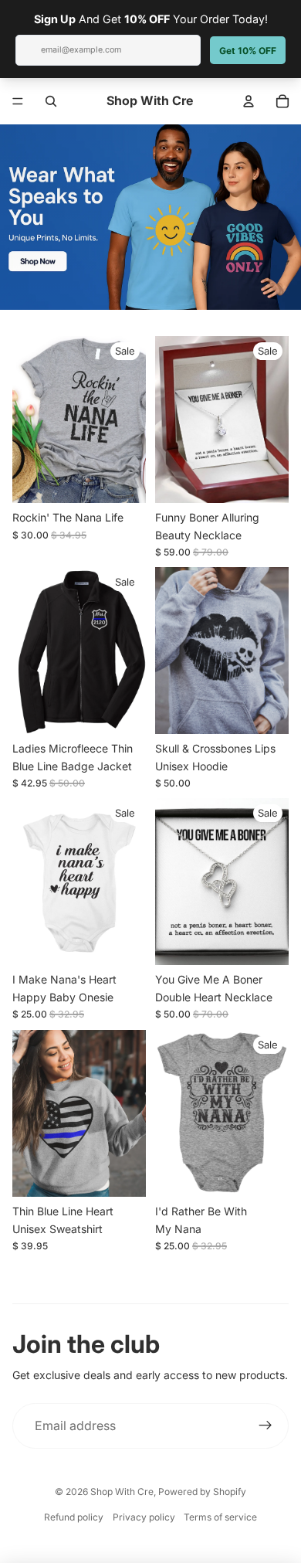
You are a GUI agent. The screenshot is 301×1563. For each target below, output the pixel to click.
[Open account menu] (248, 101)
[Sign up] (265, 1426)
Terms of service (220, 1517)
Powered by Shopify (202, 1491)
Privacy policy (144, 1517)
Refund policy (73, 1517)
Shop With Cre (122, 1491)
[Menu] (18, 101)
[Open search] (51, 101)
